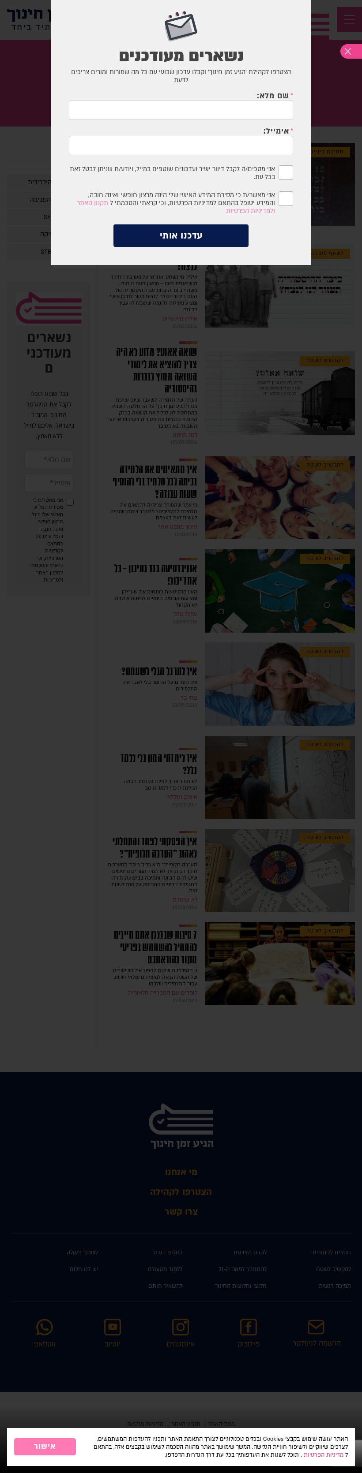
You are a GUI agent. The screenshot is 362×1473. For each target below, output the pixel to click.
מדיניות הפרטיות (323, 1455)
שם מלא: (273, 96)
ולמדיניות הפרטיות (250, 211)
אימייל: (276, 131)
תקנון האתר (92, 203)
